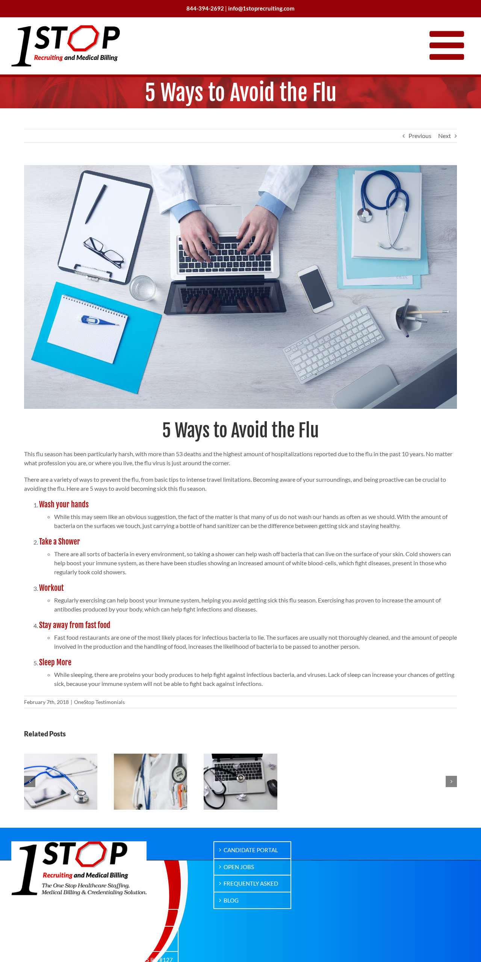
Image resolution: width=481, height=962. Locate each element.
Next (444, 135)
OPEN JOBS (239, 866)
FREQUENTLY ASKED (251, 883)
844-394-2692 (132, 917)
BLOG (231, 900)
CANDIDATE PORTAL (251, 850)
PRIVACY (33, 951)
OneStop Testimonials (99, 702)
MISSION (33, 917)
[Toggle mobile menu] (450, 45)
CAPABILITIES (39, 934)
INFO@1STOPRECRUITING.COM (129, 939)
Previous (419, 135)
